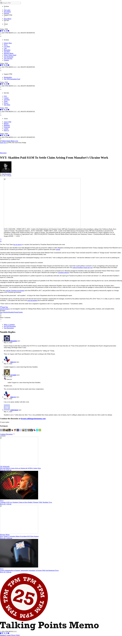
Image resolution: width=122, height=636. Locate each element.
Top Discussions (9, 328)
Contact (6, 98)
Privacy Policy (15, 635)
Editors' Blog (8, 43)
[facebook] (2, 31)
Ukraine (20, 312)
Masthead (7, 125)
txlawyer (13, 362)
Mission (6, 123)
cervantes (13, 375)
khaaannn (13, 341)
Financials (7, 127)
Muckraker (7, 50)
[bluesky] (1, 31)
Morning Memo (8, 53)
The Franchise (8, 58)
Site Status (7, 105)
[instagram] (6, 31)
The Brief (7, 51)
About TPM (7, 122)
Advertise (7, 99)
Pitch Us (6, 130)
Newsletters (7, 11)
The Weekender (8, 57)
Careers (6, 128)
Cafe (5, 48)
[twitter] (4, 633)
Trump (16, 312)
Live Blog (7, 46)
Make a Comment (9, 324)
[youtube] (8, 31)
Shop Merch (7, 19)
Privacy (6, 103)
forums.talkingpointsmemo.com (33, 419)
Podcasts (6, 13)
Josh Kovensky (6, 174)
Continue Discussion (6, 434)
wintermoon (14, 410)
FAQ (5, 96)
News (5, 45)
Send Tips (3, 142)
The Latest (7, 10)
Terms (6, 101)
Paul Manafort (4, 312)
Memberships (8, 77)
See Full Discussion (10, 326)
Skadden (11, 312)
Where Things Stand (10, 55)
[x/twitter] (5, 31)
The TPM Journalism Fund (12, 79)
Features (6, 60)
